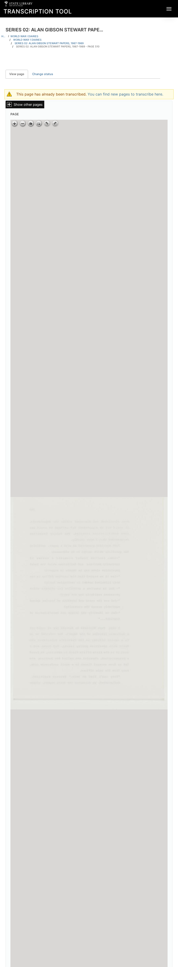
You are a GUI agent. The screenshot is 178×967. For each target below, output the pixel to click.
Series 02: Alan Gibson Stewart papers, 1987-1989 (49, 43)
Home (4, 36)
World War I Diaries (24, 36)
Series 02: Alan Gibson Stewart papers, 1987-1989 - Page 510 (57, 46)
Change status (42, 74)
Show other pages (28, 104)
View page (18, 74)
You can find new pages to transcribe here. (125, 94)
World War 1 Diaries (27, 39)
